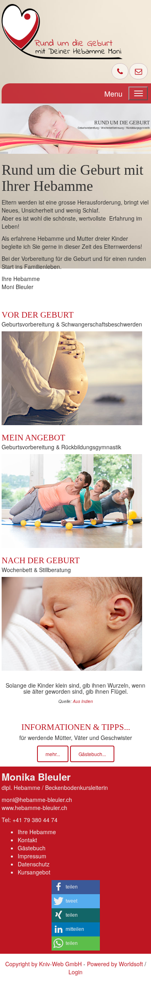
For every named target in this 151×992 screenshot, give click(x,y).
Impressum (32, 856)
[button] (76, 887)
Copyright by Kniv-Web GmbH (43, 964)
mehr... (53, 753)
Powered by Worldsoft (115, 964)
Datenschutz (34, 864)
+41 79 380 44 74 (35, 820)
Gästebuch (32, 848)
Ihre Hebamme (37, 832)
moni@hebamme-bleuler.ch (37, 800)
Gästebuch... (92, 753)
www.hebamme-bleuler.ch (34, 808)
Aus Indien (83, 701)
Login (75, 972)
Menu (113, 93)
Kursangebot (34, 872)
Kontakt (27, 840)
